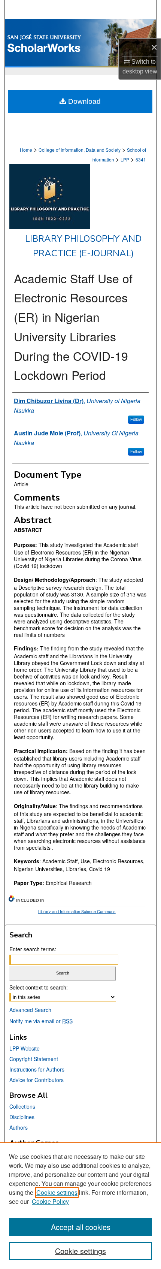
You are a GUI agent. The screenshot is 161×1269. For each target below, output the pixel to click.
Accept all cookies (80, 1226)
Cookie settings (57, 1192)
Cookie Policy (50, 1201)
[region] (80, 1205)
